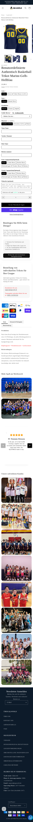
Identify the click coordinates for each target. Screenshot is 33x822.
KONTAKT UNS (8, 720)
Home (2, 15)
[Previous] (3, 445)
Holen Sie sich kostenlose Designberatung (16, 255)
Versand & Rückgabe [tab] (16, 322)
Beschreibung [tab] (7, 325)
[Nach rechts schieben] (31, 59)
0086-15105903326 (12, 295)
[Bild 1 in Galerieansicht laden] (8, 58)
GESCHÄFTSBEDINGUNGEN (13, 748)
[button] (3, 8)
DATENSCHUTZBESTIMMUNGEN (14, 756)
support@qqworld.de (11, 289)
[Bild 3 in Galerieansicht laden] (24, 58)
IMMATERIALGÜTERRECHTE (13, 761)
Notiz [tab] (4, 322)
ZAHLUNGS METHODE (11, 765)
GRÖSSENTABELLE (10, 724)
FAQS (5, 729)
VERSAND (7, 740)
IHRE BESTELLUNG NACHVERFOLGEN (16, 752)
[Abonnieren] (26, 702)
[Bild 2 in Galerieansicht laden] (16, 58)
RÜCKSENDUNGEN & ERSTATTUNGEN (16, 744)
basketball (9, 15)
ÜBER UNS (7, 716)
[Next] (29, 445)
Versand (3, 86)
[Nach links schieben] (2, 59)
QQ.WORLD (13, 818)
